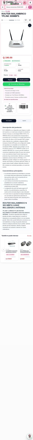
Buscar (30, 7)
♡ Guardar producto (24, 79)
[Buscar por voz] (26, 7)
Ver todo (29, 235)
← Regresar (9, 79)
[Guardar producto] (25, 20)
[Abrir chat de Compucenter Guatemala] (29, 436)
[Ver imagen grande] (16, 39)
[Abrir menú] (2, 7)
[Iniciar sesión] (30, 2)
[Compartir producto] (29, 20)
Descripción (9, 120)
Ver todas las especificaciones (11, 99)
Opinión (24, 120)
